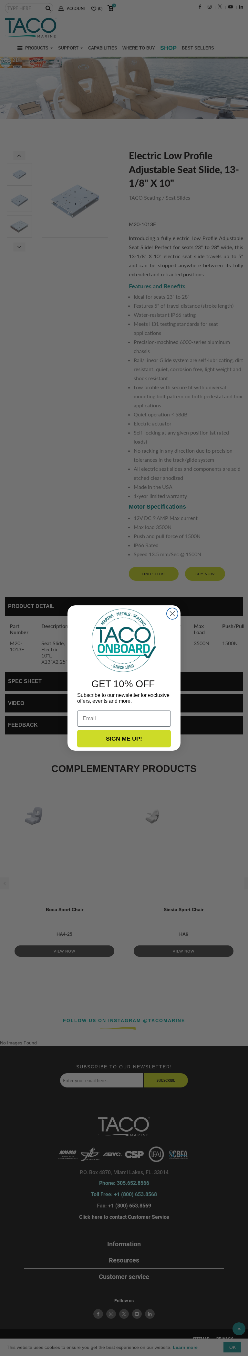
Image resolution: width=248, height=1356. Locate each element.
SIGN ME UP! (124, 738)
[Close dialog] (172, 613)
